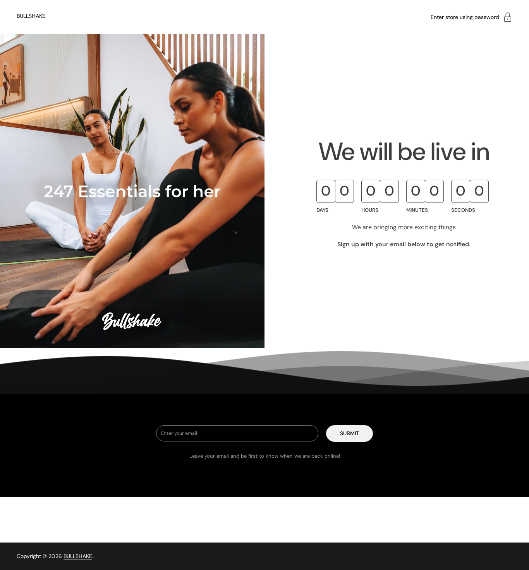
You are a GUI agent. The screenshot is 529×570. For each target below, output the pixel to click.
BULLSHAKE (31, 15)
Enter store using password (465, 17)
